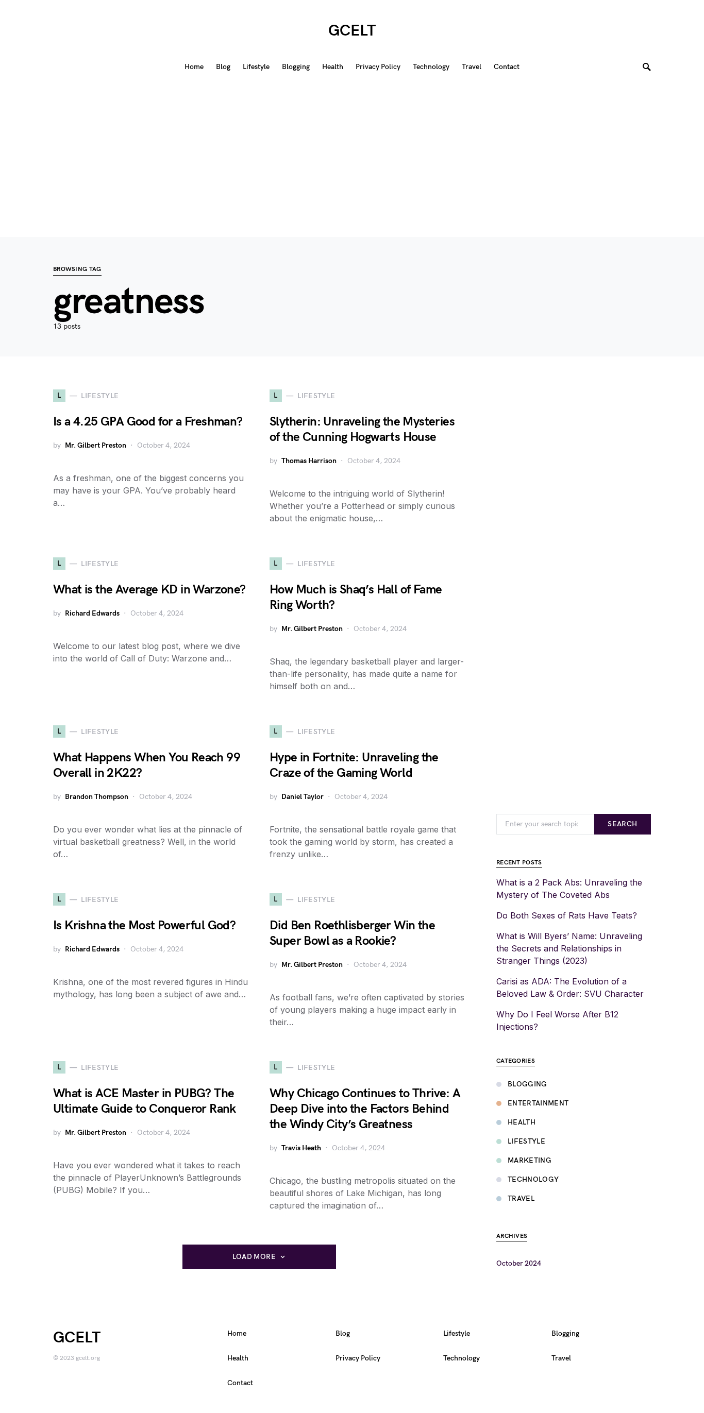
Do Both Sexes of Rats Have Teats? (566, 915)
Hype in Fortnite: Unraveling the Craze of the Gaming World (354, 765)
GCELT (352, 31)
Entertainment (538, 1103)
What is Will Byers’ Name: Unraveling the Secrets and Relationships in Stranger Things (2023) (569, 948)
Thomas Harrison (309, 460)
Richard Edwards (92, 613)
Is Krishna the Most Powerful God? (144, 925)
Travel (521, 1198)
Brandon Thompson (96, 796)
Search (622, 824)
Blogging (527, 1084)
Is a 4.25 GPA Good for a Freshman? (148, 421)
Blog (343, 1333)
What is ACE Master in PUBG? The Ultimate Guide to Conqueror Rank (144, 1101)
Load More (254, 1256)
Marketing (529, 1160)
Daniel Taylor (302, 796)
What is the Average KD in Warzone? (149, 589)
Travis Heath (301, 1148)
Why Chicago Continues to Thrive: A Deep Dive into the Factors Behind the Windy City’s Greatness (365, 1109)
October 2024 (518, 1263)
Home (236, 1333)
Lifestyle (526, 1141)
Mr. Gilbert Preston (95, 445)
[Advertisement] (352, 160)
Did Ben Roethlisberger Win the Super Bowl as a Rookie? (352, 933)
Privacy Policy (358, 1358)
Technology (533, 1179)
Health (521, 1122)
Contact (240, 1382)
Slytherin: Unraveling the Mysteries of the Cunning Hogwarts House (362, 429)
